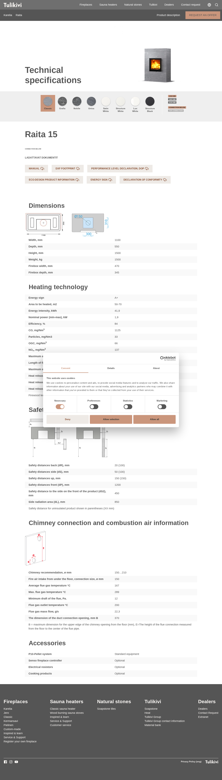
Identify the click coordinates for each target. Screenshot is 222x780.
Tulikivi (153, 4)
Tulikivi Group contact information (165, 721)
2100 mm (172, 102)
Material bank (153, 725)
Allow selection (111, 419)
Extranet (203, 716)
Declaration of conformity (143, 179)
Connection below (177, 107)
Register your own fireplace (20, 741)
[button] (216, 5)
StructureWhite (120, 109)
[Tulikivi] (16, 4)
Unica (91, 108)
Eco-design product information (52, 179)
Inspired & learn (13, 733)
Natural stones (133, 4)
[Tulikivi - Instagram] (11, 762)
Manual (34, 168)
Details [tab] (111, 368)
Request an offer (203, 15)
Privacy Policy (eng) (191, 761)
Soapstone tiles (106, 708)
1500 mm (172, 96)
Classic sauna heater (62, 708)
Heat (147, 712)
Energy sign (99, 179)
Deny (67, 419)
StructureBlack (150, 109)
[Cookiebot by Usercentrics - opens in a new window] (162, 358)
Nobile (77, 108)
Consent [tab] (65, 368)
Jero (6, 712)
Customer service (60, 725)
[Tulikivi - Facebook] (5, 762)
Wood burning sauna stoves (67, 712)
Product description (168, 15)
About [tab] (156, 368)
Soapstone (151, 708)
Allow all (154, 419)
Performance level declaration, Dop (117, 168)
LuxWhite (135, 109)
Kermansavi (11, 721)
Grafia (62, 108)
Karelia (8, 15)
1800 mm (172, 99)
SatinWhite (106, 109)
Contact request (190, 4)
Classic (48, 108)
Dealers (169, 4)
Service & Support (15, 737)
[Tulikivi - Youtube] (16, 762)
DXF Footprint (65, 168)
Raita (19, 15)
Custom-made (12, 729)
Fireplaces (86, 4)
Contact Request (208, 712)
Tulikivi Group (153, 716)
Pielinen (8, 725)
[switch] (94, 406)
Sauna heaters (108, 4)
